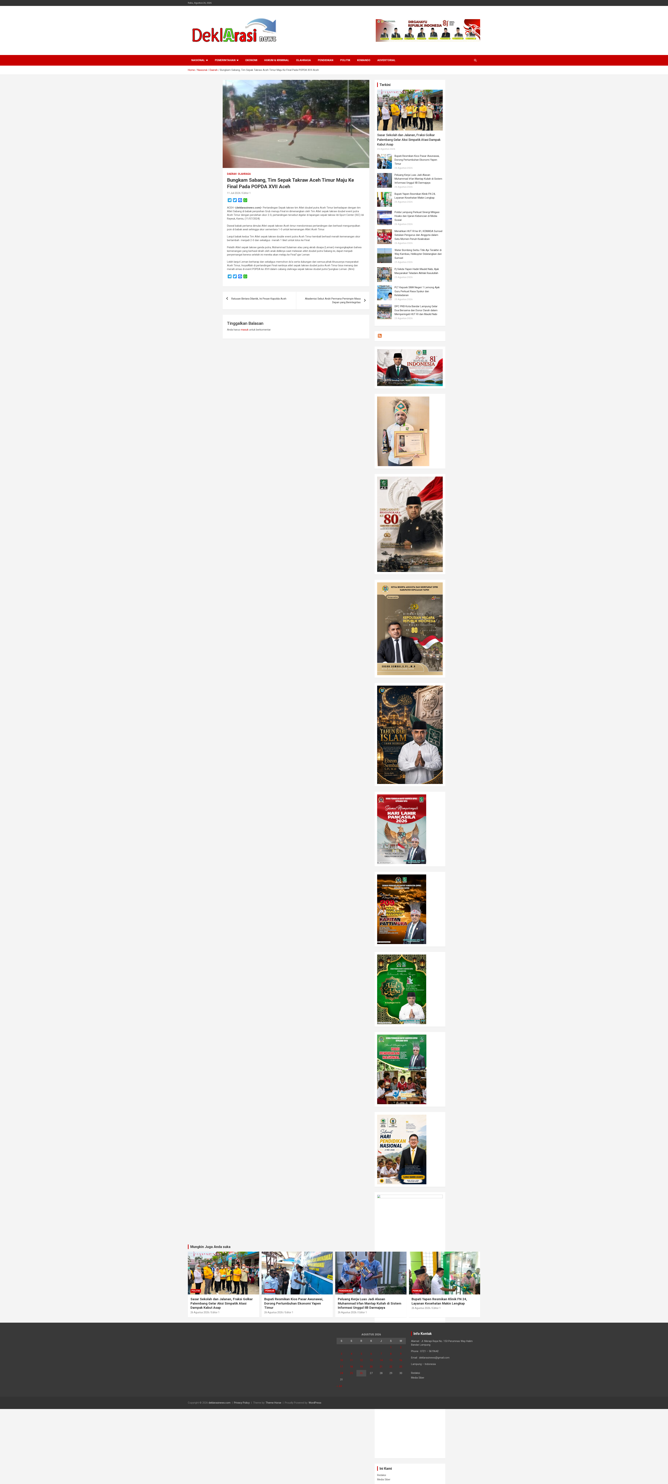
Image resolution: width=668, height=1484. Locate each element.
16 (400, 1360)
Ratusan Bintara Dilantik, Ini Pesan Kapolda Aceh (258, 298)
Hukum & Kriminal (276, 60)
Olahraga (303, 60)
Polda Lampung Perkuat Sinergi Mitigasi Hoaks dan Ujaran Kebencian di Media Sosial (417, 216)
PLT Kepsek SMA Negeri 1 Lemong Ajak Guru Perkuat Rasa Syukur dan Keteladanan (417, 291)
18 (351, 1366)
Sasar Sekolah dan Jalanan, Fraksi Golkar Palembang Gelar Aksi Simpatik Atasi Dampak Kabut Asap (408, 139)
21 (381, 1366)
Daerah (232, 173)
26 (361, 1373)
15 (390, 1360)
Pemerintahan (225, 60)
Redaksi (381, 1475)
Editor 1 (246, 193)
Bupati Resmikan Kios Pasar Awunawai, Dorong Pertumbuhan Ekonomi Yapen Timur (417, 159)
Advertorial (386, 60)
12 (361, 1360)
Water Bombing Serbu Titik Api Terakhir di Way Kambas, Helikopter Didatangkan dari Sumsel (418, 254)
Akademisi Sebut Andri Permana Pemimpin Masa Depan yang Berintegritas (333, 300)
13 (371, 1360)
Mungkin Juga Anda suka (210, 1247)
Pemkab (269, 1291)
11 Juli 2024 (233, 193)
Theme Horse (273, 1402)
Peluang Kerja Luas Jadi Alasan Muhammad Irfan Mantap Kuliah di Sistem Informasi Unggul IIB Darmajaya (418, 178)
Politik (345, 60)
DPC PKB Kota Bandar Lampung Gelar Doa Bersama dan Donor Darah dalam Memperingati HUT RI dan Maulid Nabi (416, 310)
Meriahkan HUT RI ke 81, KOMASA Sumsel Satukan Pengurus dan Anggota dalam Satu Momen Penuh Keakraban (418, 235)
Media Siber (383, 1479)
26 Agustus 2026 (199, 1312)
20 (371, 1366)
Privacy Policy (242, 1402)
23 (400, 1366)
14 (381, 1360)
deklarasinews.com (219, 1402)
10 (341, 1360)
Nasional (198, 60)
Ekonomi (251, 60)
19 (361, 1366)
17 (341, 1366)
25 (351, 1373)
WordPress (315, 1402)
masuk (244, 329)
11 (351, 1360)
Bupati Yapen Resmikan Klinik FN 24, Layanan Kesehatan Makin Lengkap (439, 1301)
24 (341, 1373)
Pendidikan (325, 60)
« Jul (339, 1386)
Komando (363, 60)
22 (390, 1366)
